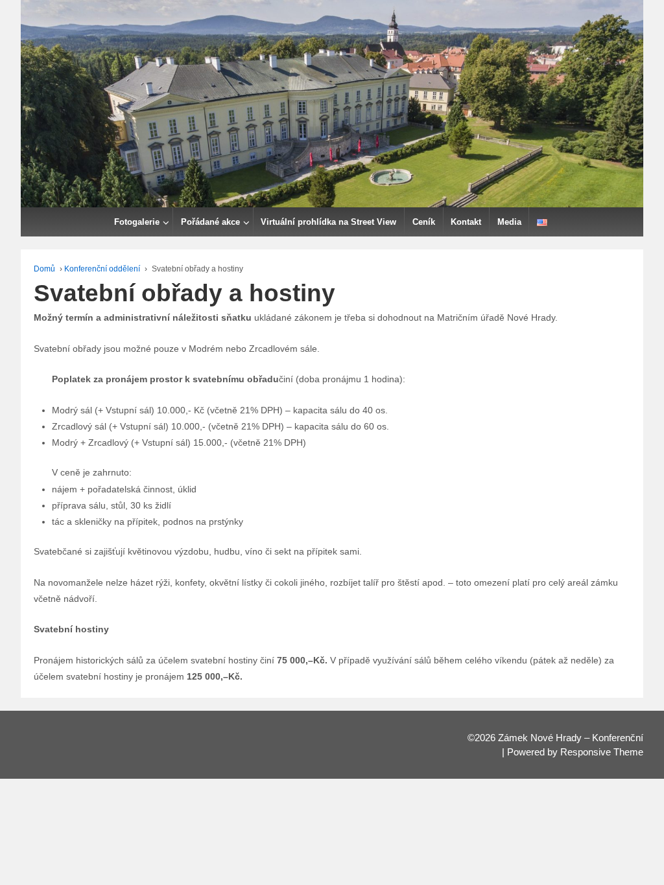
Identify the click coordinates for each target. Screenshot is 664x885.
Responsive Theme (601, 752)
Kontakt (466, 222)
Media (509, 222)
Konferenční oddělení (102, 268)
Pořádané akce (210, 222)
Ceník (423, 222)
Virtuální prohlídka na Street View (328, 222)
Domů (44, 268)
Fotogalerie (137, 222)
